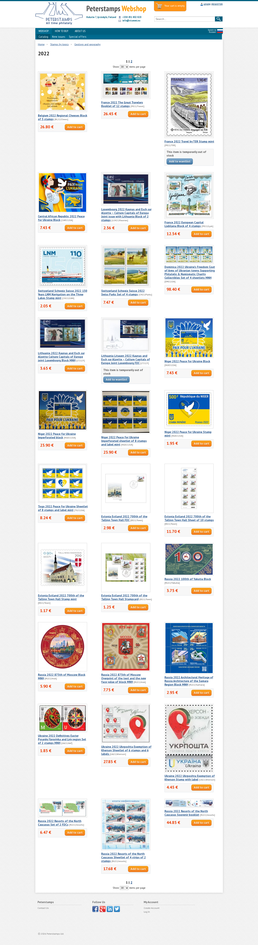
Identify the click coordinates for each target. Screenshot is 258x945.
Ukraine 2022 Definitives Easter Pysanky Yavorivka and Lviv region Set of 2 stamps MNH (62, 739)
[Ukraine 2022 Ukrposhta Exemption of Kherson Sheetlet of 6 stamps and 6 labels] (125, 742)
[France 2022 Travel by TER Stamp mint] (189, 137)
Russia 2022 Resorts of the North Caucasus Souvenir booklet (186, 813)
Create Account (151, 908)
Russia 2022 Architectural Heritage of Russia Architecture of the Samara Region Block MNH (189, 681)
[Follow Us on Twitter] (117, 909)
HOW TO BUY (61, 31)
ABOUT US (80, 31)
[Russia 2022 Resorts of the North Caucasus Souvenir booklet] (189, 806)
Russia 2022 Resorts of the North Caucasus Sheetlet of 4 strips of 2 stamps (123, 857)
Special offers (77, 36)
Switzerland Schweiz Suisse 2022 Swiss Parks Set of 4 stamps (123, 292)
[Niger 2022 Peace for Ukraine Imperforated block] (62, 429)
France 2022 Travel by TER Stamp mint (189, 141)
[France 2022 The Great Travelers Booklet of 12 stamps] (125, 98)
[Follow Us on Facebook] (95, 909)
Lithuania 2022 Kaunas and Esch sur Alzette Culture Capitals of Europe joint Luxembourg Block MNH (61, 356)
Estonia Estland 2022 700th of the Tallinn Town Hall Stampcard (124, 597)
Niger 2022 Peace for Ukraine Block (187, 361)
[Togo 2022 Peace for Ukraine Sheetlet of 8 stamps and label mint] (62, 502)
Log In (147, 911)
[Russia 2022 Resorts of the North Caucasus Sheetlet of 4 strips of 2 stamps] (125, 849)
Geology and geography (87, 44)
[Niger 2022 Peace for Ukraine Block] (189, 357)
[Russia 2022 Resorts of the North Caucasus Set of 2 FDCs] (62, 816)
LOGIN (207, 4)
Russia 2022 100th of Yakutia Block (188, 579)
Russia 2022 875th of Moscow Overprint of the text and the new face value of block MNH (123, 678)
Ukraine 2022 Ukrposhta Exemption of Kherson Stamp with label (190, 777)
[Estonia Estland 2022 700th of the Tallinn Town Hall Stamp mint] (62, 591)
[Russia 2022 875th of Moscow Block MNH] (62, 670)
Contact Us (43, 908)
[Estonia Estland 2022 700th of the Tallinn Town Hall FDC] (125, 512)
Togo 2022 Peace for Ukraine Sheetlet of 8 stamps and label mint (63, 508)
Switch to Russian (212, 31)
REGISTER (217, 4)
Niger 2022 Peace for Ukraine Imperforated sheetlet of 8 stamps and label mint (124, 440)
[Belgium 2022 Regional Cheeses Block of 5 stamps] (62, 111)
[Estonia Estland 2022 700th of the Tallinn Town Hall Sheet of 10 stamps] (189, 512)
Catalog (43, 36)
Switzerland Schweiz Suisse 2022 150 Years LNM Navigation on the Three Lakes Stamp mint (62, 294)
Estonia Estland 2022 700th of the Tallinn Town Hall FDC (124, 518)
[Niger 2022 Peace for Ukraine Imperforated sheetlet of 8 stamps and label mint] (125, 433)
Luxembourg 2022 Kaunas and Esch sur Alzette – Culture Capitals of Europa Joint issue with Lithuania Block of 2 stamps (126, 214)
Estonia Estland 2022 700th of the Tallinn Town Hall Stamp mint (61, 597)
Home (41, 44)
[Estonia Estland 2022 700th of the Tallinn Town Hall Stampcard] (125, 591)
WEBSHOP (44, 31)
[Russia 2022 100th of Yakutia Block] (189, 574)
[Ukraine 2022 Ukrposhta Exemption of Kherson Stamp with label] (189, 771)
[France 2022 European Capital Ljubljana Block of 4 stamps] (189, 218)
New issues (58, 36)
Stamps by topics (59, 44)
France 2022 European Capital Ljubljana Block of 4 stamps (184, 224)
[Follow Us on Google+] (103, 909)
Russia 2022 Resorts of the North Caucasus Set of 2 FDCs (59, 822)
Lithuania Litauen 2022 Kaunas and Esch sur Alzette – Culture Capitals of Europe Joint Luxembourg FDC (125, 359)
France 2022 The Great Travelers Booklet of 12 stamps (122, 104)
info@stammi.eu (131, 20)
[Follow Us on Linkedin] (110, 909)
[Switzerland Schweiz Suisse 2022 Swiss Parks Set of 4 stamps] (125, 286)
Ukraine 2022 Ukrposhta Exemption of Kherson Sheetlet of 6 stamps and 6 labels (126, 750)
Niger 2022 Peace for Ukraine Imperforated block (57, 435)
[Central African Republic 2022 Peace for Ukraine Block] (62, 212)
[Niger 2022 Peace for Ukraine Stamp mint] (189, 427)
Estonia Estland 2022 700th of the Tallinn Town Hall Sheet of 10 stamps (189, 518)
